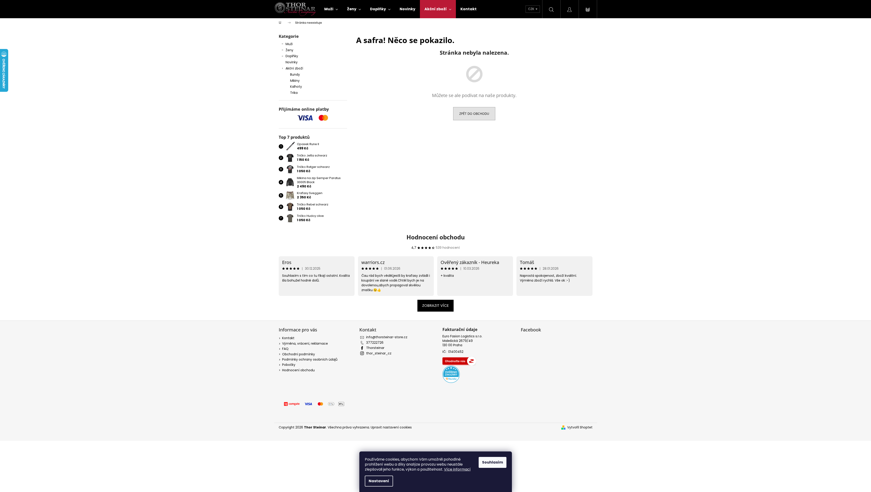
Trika (294, 92)
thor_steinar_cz (378, 353)
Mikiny (295, 80)
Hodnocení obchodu (435, 237)
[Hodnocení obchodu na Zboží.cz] (459, 361)
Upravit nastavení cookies (391, 427)
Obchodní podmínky (298, 354)
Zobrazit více (435, 305)
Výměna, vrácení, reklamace (305, 343)
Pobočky (288, 364)
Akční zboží (294, 68)
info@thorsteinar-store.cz (386, 337)
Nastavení (379, 481)
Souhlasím (492, 462)
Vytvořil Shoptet (580, 427)
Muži (289, 44)
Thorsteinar (375, 348)
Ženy (289, 50)
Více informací (457, 469)
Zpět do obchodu (474, 113)
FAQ (285, 348)
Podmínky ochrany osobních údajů (309, 359)
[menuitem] (331, 9)
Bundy (295, 74)
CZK (531, 9)
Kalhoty (296, 86)
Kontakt (288, 338)
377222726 (374, 342)
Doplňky (292, 56)
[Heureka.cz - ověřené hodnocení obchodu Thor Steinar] (451, 374)
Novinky (292, 62)
